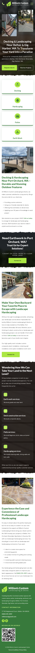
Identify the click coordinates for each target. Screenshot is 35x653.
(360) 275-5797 (22, 573)
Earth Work (17, 138)
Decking (17, 91)
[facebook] (3, 621)
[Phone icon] (3, 5)
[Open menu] (32, 4)
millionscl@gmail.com (9, 617)
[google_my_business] (6, 621)
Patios (17, 122)
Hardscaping (17, 106)
